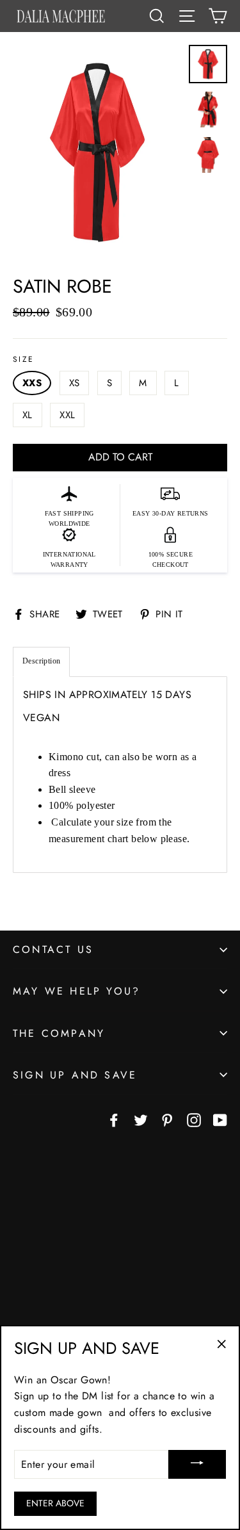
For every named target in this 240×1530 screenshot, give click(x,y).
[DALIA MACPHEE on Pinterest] (167, 1119)
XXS (32, 383)
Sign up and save (75, 1075)
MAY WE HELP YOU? (76, 991)
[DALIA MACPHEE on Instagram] (194, 1119)
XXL (67, 415)
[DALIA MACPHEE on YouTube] (220, 1119)
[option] (97, 154)
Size (24, 359)
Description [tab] (41, 660)
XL (27, 415)
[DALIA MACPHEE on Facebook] (114, 1119)
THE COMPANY (59, 1033)
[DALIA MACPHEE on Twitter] (141, 1119)
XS (74, 383)
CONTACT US (53, 949)
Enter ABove (55, 1503)
